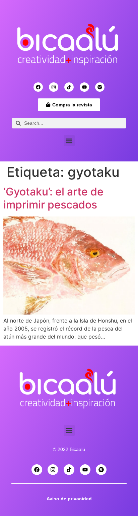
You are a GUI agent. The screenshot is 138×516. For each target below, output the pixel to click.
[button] (69, 140)
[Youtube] (84, 87)
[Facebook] (38, 87)
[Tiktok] (69, 87)
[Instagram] (53, 87)
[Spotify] (100, 87)
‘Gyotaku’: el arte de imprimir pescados (53, 198)
